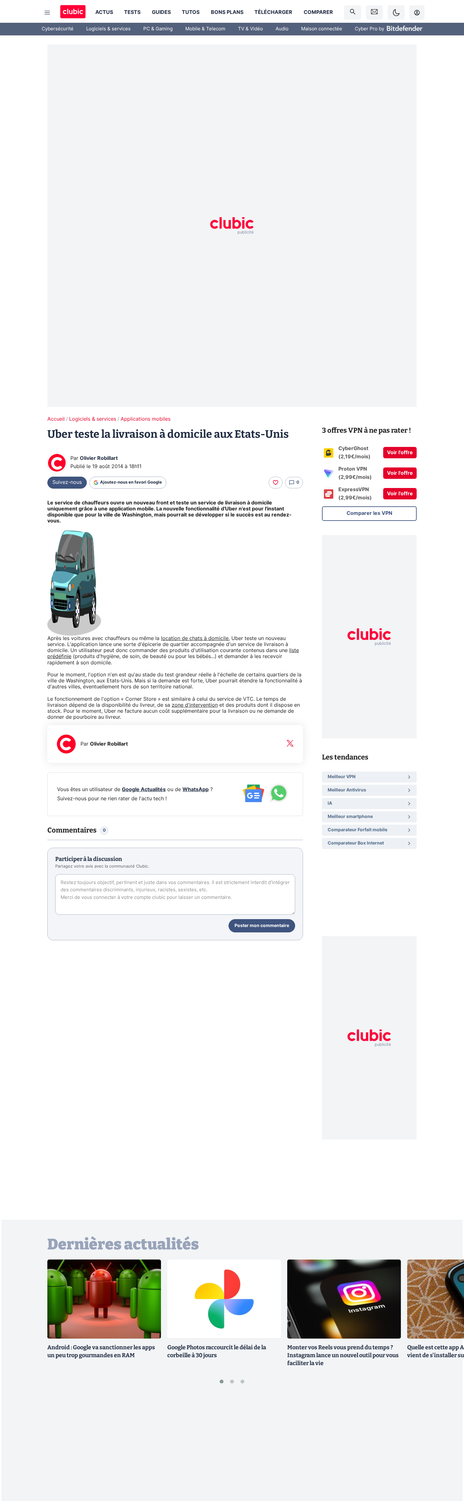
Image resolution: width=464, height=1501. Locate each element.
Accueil (56, 419)
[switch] (396, 12)
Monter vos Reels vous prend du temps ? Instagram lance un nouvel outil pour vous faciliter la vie (343, 1355)
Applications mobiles (145, 419)
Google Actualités (144, 789)
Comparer (318, 12)
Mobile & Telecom (205, 29)
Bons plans (227, 12)
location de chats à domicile (195, 638)
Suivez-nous (67, 482)
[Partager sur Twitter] (448, 1468)
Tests (132, 12)
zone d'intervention (195, 705)
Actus (104, 12)
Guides (161, 12)
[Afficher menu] (47, 13)
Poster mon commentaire (262, 926)
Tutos (190, 12)
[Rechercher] (352, 12)
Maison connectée (321, 29)
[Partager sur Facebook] (448, 1446)
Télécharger (273, 12)
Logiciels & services (108, 29)
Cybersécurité (58, 29)
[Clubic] (73, 12)
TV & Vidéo (250, 29)
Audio (282, 29)
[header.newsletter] (374, 12)
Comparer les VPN (369, 513)
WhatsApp (195, 789)
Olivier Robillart (99, 458)
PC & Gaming (158, 29)
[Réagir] (275, 482)
